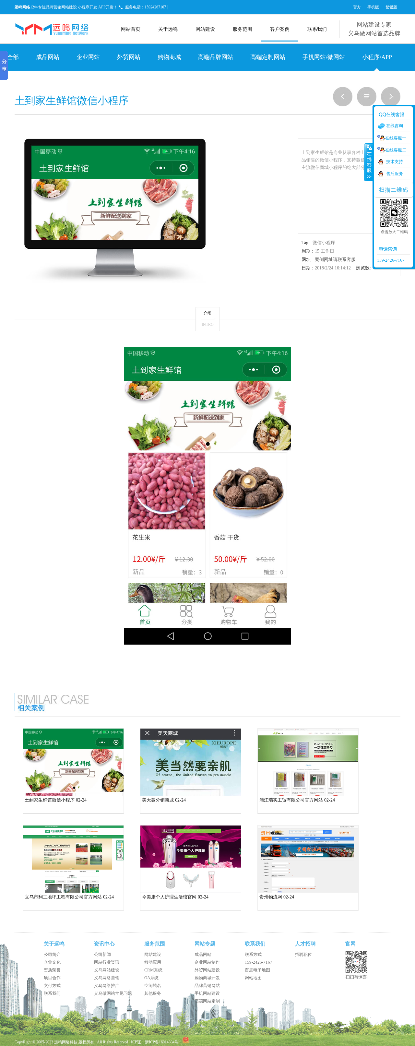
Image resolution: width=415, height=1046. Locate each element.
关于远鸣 (168, 29)
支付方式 (52, 985)
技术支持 (394, 161)
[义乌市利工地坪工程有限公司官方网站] (73, 891)
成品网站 (47, 57)
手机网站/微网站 (323, 57)
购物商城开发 (207, 977)
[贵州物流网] (308, 891)
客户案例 (280, 29)
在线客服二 (395, 150)
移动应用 (152, 962)
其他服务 (152, 993)
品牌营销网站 (207, 985)
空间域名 (152, 985)
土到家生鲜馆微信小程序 (50, 800)
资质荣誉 (52, 970)
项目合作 (52, 977)
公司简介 (52, 954)
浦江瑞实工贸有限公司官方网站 (291, 800)
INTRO (208, 324)
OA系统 (151, 977)
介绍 (207, 313)
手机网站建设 (207, 993)
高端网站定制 (207, 1001)
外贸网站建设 (207, 970)
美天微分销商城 (158, 800)
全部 (13, 57)
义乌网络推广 (106, 985)
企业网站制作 (207, 962)
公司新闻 (102, 954)
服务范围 (242, 29)
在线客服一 (395, 138)
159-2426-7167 (258, 962)
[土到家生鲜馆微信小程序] (73, 794)
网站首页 (130, 29)
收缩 (368, 162)
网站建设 (205, 29)
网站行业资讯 (106, 962)
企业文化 (52, 962)
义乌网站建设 (106, 970)
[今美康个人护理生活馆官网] (190, 891)
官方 (357, 7)
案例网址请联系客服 (335, 259)
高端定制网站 (267, 57)
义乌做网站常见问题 (113, 993)
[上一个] (340, 105)
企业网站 (88, 57)
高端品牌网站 (215, 57)
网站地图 (253, 977)
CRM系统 (153, 970)
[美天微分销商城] (190, 794)
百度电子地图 (257, 970)
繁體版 (391, 7)
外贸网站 (128, 57)
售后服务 (394, 173)
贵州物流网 (270, 897)
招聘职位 (303, 954)
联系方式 (253, 954)
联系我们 (317, 29)
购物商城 (169, 57)
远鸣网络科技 (65, 1042)
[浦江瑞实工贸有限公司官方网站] (308, 794)
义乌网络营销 (106, 977)
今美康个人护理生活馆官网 (169, 897)
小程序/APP (377, 57)
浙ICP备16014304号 (161, 1042)
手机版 (373, 7)
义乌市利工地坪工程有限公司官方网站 (63, 897)
